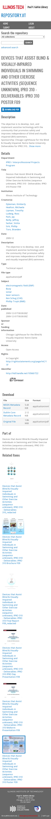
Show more (35, 146)
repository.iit (13, 15)
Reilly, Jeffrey (12, 220)
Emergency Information (29, 816)
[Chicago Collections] (19, 811)
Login (31, 23)
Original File (9, 421)
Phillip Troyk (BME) (15, 301)
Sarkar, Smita (13, 223)
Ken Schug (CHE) (14, 298)
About (32, 27)
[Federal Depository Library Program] (37, 811)
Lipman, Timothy (14, 210)
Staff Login (45, 816)
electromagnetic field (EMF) (20, 285)
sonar (9, 291)
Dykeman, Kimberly (16, 204)
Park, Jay (10, 216)
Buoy (8, 288)
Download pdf (12, 109)
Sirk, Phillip (11, 226)
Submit (6, 27)
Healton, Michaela (15, 207)
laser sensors (12, 295)
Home (5, 23)
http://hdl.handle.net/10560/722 (22, 373)
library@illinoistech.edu (9, 816)
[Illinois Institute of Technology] (25, 792)
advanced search (9, 47)
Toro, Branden (13, 229)
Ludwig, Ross (12, 213)
